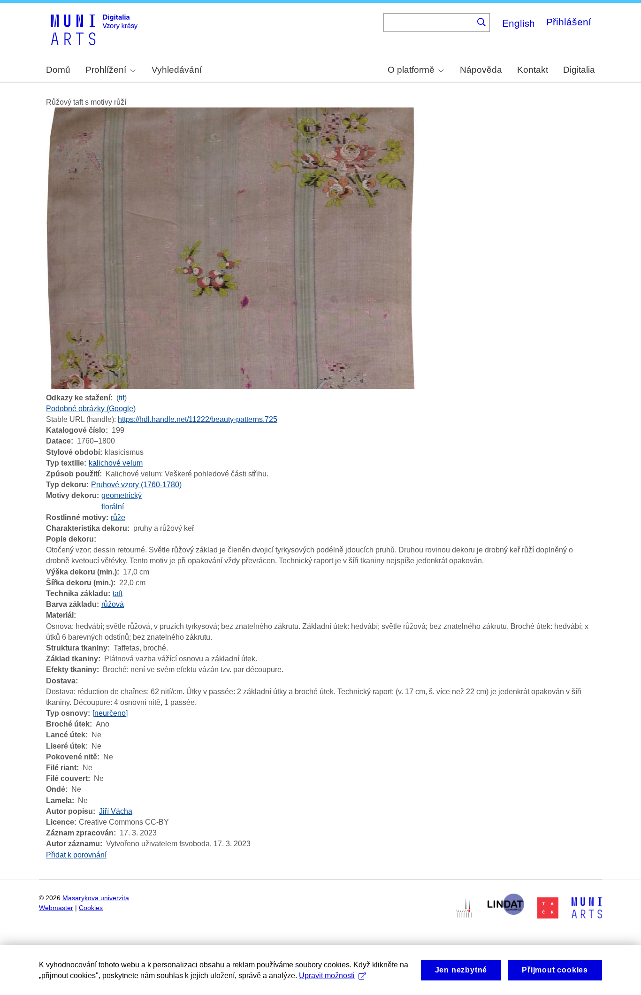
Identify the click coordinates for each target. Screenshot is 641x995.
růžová (112, 604)
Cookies (91, 907)
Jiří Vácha (115, 811)
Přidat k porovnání (76, 855)
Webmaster (56, 907)
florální (112, 507)
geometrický (121, 495)
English (518, 22)
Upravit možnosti (327, 976)
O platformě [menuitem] (411, 69)
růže (118, 517)
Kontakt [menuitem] (532, 69)
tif (121, 398)
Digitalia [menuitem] (579, 69)
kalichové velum (116, 463)
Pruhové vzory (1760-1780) (136, 485)
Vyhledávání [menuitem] (177, 69)
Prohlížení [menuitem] (105, 69)
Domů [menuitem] (58, 69)
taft (117, 593)
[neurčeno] (110, 713)
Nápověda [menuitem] (481, 69)
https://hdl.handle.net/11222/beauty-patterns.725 (197, 419)
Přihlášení (568, 21)
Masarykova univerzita (95, 898)
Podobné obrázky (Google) (91, 409)
